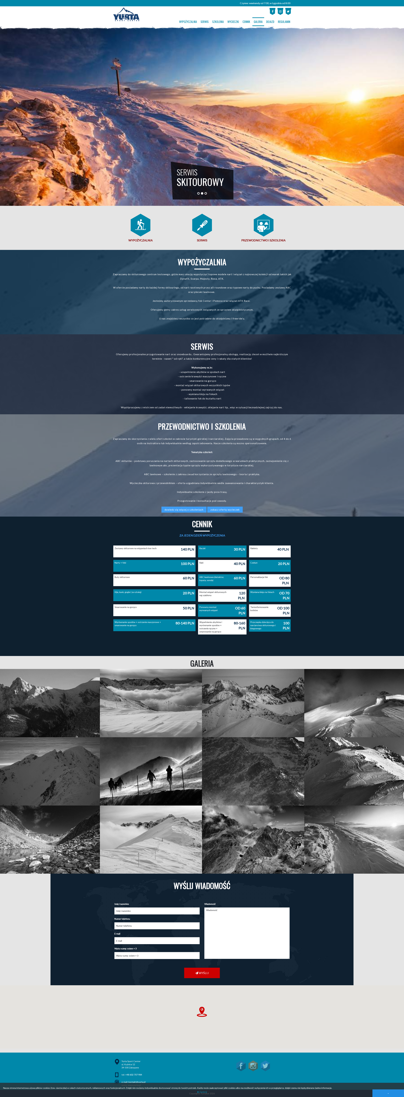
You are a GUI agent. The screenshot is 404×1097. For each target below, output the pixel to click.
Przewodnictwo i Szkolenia (263, 240)
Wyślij (203, 973)
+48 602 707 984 (133, 1074)
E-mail (117, 933)
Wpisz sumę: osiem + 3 (125, 948)
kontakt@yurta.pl (137, 1082)
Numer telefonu (122, 918)
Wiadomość (210, 904)
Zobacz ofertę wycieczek (225, 509)
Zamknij (203, 1092)
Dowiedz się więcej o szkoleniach (184, 509)
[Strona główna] (126, 14)
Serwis (202, 240)
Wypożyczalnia (140, 240)
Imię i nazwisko (121, 904)
